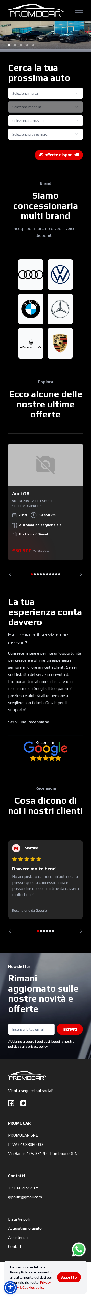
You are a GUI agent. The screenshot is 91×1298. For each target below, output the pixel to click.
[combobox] (45, 93)
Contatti (15, 1246)
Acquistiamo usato (25, 1228)
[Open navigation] (79, 10)
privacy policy (38, 1046)
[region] (45, 510)
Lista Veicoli (19, 1219)
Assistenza (18, 1237)
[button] (10, 1287)
